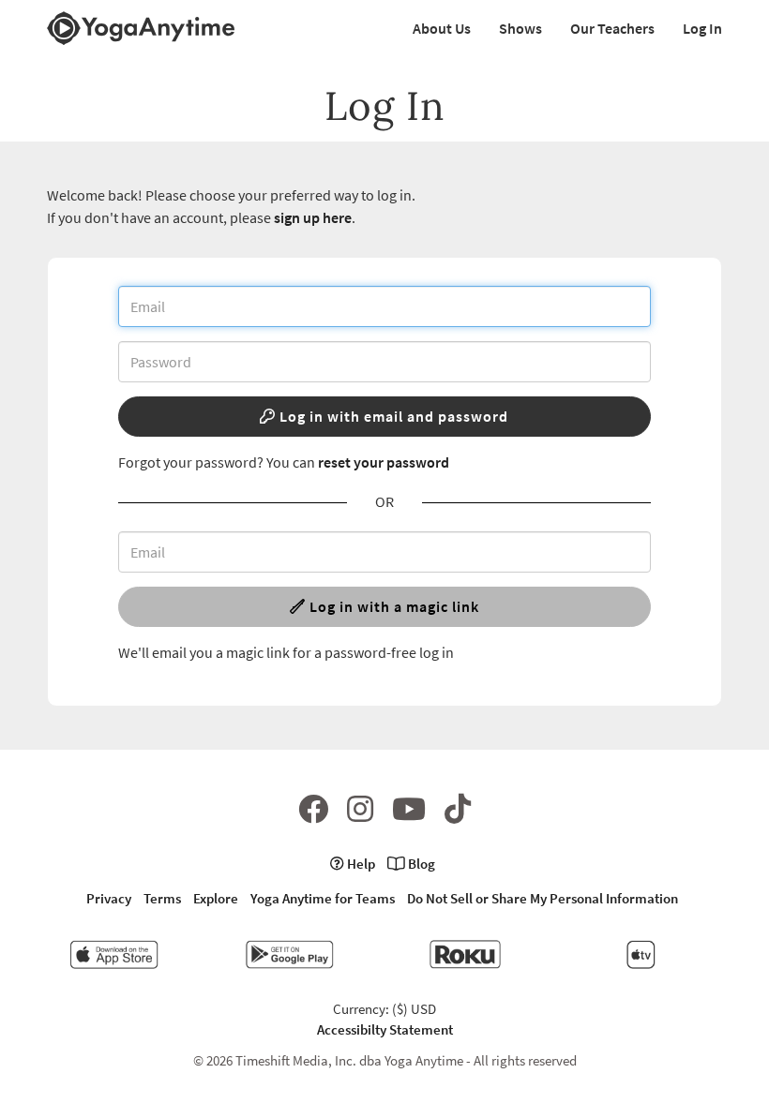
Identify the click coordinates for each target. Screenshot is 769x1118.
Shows (520, 28)
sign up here (313, 217)
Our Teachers (612, 28)
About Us (442, 28)
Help (359, 863)
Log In (702, 28)
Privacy (108, 898)
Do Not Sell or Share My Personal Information (542, 898)
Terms (162, 898)
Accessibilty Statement (385, 1029)
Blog (420, 863)
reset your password (383, 462)
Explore (215, 898)
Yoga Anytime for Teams (322, 898)
